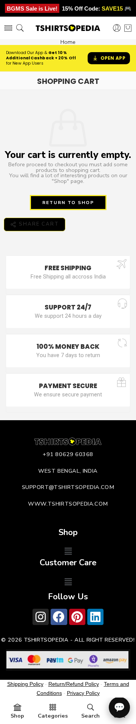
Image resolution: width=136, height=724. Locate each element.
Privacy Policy (83, 693)
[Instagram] (40, 617)
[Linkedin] (95, 617)
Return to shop (68, 203)
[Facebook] (59, 617)
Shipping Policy (25, 684)
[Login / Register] (117, 28)
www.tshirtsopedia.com (68, 503)
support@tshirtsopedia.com (68, 487)
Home (68, 42)
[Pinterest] (77, 617)
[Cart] (128, 28)
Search (90, 715)
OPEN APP (112, 58)
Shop (17, 715)
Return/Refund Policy (73, 684)
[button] (68, 552)
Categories (53, 715)
